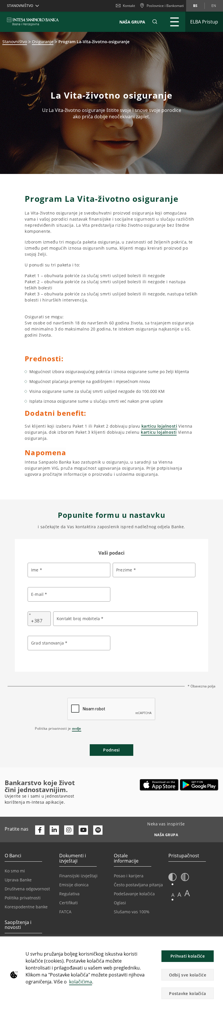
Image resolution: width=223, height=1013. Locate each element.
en (213, 5)
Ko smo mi (15, 871)
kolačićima (80, 981)
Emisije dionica (74, 884)
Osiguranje (42, 41)
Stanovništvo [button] (20, 5)
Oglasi (120, 902)
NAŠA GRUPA (132, 22)
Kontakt (129, 5)
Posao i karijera (128, 875)
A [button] (173, 895)
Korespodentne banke (26, 906)
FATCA (65, 911)
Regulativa (69, 893)
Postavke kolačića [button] (187, 993)
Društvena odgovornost (27, 889)
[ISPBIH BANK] (34, 22)
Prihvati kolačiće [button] (187, 956)
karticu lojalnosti (159, 426)
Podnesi (111, 750)
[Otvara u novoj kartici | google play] (199, 785)
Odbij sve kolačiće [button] (187, 975)
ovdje (76, 728)
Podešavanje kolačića (134, 893)
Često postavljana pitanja (138, 884)
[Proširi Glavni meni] (174, 22)
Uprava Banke (18, 880)
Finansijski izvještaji (78, 875)
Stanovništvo (14, 41)
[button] (154, 22)
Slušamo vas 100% (132, 911)
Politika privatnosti (23, 898)
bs (195, 5)
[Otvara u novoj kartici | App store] (159, 785)
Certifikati (68, 902)
